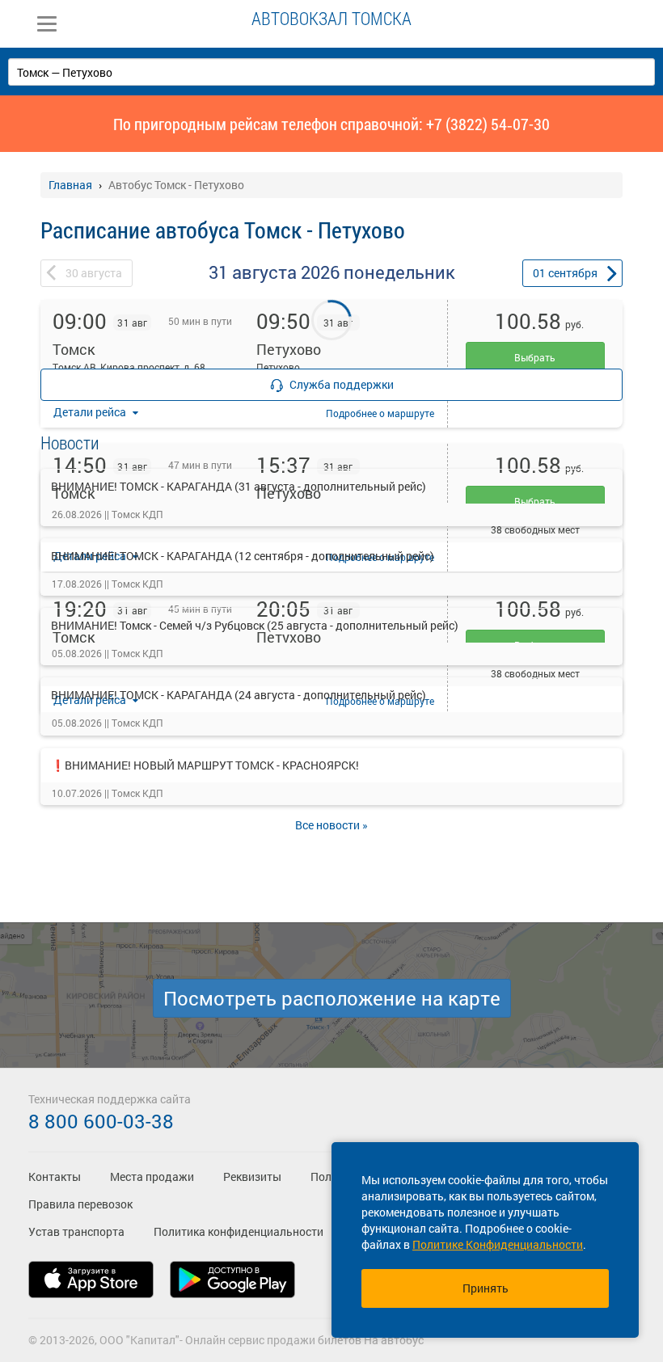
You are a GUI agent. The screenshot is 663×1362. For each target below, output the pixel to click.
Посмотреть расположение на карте (331, 998)
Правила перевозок (80, 1204)
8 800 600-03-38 (101, 1121)
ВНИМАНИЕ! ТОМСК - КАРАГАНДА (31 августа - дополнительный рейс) (238, 486)
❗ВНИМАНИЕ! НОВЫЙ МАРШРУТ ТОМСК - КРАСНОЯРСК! (205, 765)
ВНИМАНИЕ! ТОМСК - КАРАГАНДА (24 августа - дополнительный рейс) (238, 694)
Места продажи (152, 1176)
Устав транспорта (76, 1231)
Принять (485, 1288)
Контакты (54, 1176)
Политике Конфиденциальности (497, 1244)
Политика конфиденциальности (238, 1231)
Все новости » (331, 825)
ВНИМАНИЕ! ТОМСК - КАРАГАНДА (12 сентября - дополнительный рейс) (242, 555)
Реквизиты (252, 1176)
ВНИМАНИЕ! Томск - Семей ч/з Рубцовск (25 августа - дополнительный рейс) (254, 625)
